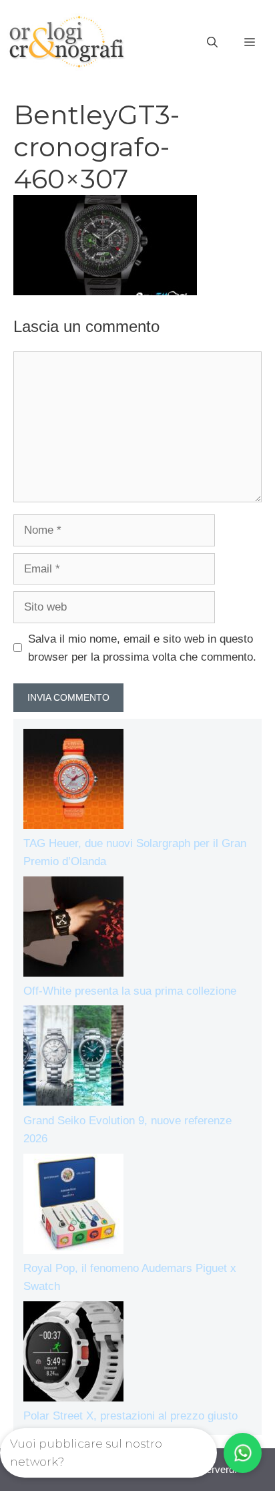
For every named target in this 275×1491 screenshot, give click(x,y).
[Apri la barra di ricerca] (212, 42)
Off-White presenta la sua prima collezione (129, 991)
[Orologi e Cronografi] (67, 41)
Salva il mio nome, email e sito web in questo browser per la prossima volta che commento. (142, 648)
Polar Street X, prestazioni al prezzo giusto (130, 1416)
